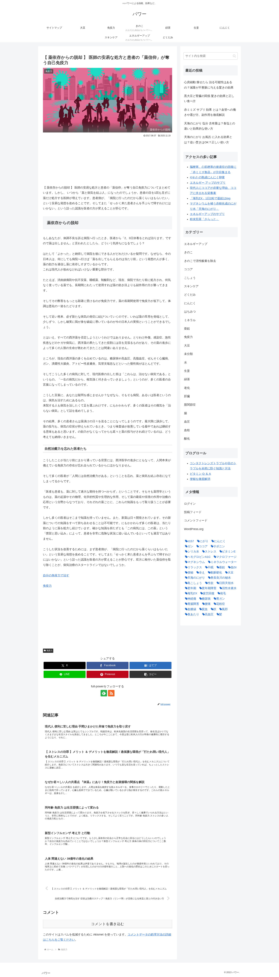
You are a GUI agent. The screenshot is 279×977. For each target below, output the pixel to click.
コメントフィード (195, 520)
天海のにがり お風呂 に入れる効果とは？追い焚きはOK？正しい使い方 (208, 139)
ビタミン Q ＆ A (200, 473)
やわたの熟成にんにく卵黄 (207, 177)
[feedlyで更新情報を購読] (104, 693)
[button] (150, 674)
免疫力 (47, 585)
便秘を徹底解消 (200, 479)
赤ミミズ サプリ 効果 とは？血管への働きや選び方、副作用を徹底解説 (210, 112)
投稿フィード (193, 512)
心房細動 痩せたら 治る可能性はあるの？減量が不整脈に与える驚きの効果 (208, 85)
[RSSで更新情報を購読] (111, 693)
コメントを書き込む (107, 924)
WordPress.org (193, 529)
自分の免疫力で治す (56, 575)
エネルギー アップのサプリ (208, 182)
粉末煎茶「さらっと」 (204, 219)
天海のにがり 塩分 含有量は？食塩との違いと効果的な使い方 (209, 126)
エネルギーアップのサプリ (207, 214)
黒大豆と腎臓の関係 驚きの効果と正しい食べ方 (209, 98)
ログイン (190, 503)
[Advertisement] (107, 162)
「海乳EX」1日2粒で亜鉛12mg (210, 198)
